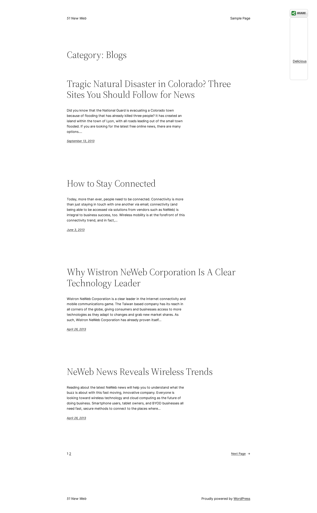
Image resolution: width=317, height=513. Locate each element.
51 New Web (76, 18)
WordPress (242, 499)
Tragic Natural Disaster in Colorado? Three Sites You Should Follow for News (149, 89)
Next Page (240, 453)
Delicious (300, 61)
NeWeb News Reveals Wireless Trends (140, 371)
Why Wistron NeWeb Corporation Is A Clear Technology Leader (151, 277)
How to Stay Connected (111, 183)
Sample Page (240, 18)
